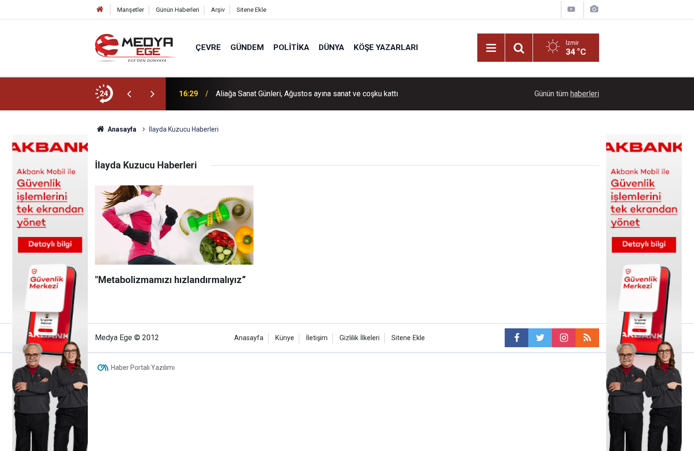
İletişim (317, 338)
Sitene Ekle (251, 9)
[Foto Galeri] (594, 9)
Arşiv (218, 9)
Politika (291, 47)
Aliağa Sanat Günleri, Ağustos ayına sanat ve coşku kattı (307, 93)
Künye (284, 338)
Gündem (247, 47)
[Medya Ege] (136, 46)
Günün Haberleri (177, 9)
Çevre (208, 47)
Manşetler (130, 9)
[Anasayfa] (100, 9)
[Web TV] (571, 9)
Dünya (331, 47)
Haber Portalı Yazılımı (143, 367)
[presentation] (129, 94)
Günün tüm (566, 93)
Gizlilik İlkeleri (359, 338)
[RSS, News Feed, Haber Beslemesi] (587, 337)
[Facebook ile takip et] (516, 337)
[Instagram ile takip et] (564, 337)
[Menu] (490, 48)
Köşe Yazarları (386, 47)
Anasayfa (248, 338)
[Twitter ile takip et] (540, 337)
